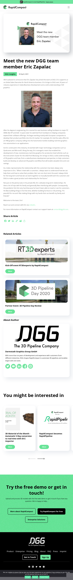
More (10, 271)
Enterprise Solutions (36, 519)
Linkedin (32, 205)
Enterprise (20, 551)
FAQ (49, 551)
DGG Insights (10, 74)
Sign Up (45, 557)
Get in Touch (30, 557)
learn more (49, 2)
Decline (35, 577)
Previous (32, 458)
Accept (28, 577)
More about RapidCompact (21, 511)
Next (40, 458)
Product (10, 551)
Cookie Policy (44, 577)
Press (55, 551)
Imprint (63, 551)
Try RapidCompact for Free (51, 511)
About (43, 551)
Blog (36, 551)
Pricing (30, 551)
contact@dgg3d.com (60, 209)
